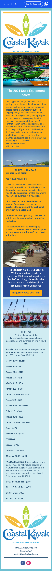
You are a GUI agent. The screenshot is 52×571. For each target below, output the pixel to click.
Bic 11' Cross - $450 (15, 493)
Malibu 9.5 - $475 (14, 378)
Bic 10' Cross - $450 (15, 499)
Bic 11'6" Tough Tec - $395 (18, 482)
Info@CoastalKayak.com (26, 554)
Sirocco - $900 (12, 445)
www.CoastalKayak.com (26, 547)
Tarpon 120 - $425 (14, 389)
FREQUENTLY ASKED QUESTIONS (26, 293)
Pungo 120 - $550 (14, 400)
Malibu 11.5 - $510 (14, 383)
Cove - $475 (11, 428)
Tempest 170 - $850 (15, 450)
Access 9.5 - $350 (14, 366)
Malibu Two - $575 (14, 417)
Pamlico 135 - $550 (15, 434)
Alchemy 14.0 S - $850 (16, 456)
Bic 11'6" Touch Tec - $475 (18, 487)
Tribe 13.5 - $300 (14, 411)
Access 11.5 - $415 (14, 372)
